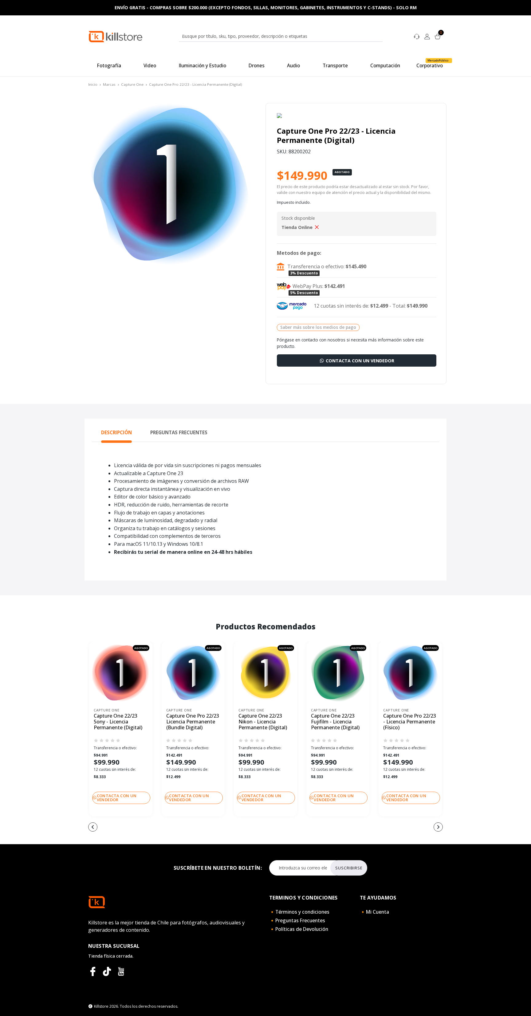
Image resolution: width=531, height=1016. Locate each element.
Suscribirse (349, 868)
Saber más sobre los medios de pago (318, 327)
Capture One (132, 84)
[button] (228, 827)
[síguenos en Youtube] (121, 971)
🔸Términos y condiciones (299, 912)
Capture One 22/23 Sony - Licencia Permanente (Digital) (118, 722)
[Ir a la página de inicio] (115, 36)
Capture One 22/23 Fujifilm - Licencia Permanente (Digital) (335, 722)
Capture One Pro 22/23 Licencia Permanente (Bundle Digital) (192, 722)
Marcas (109, 84)
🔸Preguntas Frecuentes (297, 920)
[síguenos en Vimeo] (107, 971)
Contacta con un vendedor (359, 361)
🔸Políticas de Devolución (298, 929)
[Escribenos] (416, 36)
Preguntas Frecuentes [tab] (178, 432)
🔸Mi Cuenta (374, 912)
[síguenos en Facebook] (92, 971)
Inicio (92, 84)
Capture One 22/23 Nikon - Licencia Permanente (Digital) (262, 722)
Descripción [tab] (116, 432)
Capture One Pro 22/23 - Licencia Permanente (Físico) (409, 722)
